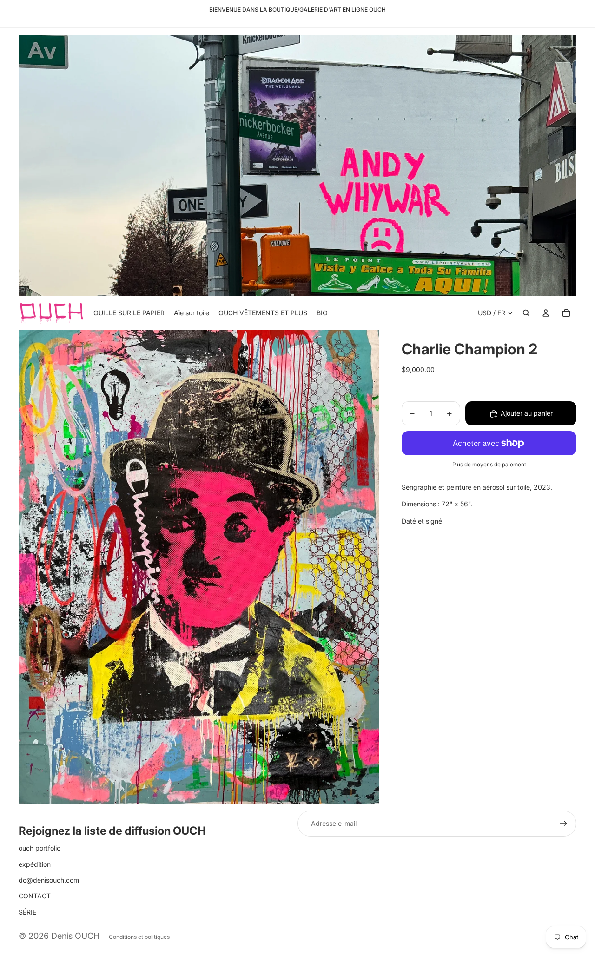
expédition (35, 864)
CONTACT (35, 896)
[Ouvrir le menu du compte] (546, 313)
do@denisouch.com (49, 880)
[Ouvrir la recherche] (526, 313)
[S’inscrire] (563, 823)
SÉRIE (27, 912)
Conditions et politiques (139, 936)
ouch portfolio (39, 848)
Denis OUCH (75, 936)
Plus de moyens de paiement (489, 465)
